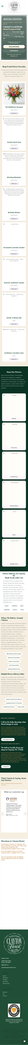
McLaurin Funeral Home (14, 657)
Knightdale (7, 609)
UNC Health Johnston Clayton (14, 653)
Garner (22, 609)
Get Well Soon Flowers (9, 706)
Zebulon (15, 609)
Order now (14, 113)
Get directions (14, 50)
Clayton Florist (5, 958)
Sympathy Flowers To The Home (14, 703)
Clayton (7, 605)
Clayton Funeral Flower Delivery (14, 699)
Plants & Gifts (21, 706)
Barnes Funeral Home (14, 661)
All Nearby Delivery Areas (14, 669)
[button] (2, 6)
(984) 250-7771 (14, 56)
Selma (21, 605)
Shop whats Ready (14, 46)
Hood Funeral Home (14, 665)
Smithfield (14, 605)
